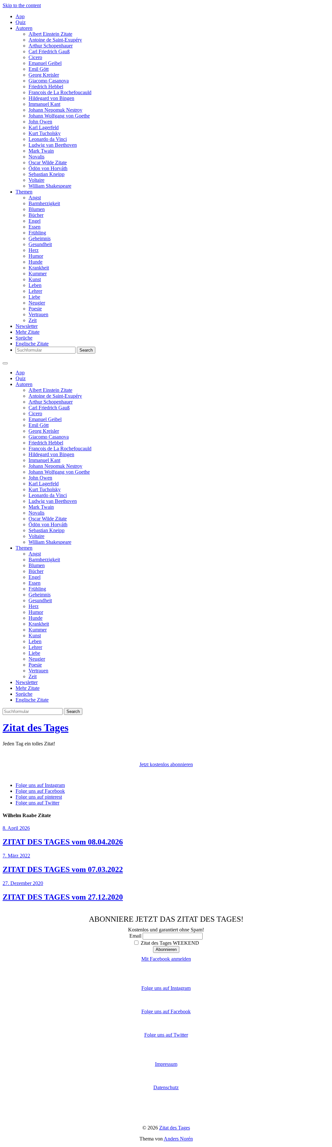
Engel (35, 221)
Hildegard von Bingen (51, 98)
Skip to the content (22, 5)
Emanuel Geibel (45, 63)
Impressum (166, 1064)
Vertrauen (38, 314)
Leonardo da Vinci (48, 139)
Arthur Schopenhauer (51, 45)
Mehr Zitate (28, 332)
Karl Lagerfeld (44, 127)
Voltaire (36, 180)
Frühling (37, 232)
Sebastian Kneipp (47, 174)
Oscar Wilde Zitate (48, 162)
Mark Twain (41, 151)
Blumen (37, 209)
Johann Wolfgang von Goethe (59, 115)
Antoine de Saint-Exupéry (55, 40)
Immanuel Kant (44, 104)
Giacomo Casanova (49, 80)
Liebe (34, 297)
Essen (35, 227)
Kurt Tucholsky (45, 133)
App (20, 16)
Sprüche (24, 338)
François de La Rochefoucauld (60, 92)
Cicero (35, 57)
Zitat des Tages (35, 727)
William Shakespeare (50, 186)
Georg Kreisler (44, 75)
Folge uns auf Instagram (166, 988)
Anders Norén (178, 1138)
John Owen (40, 121)
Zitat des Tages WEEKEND (169, 943)
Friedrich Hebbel (46, 86)
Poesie (35, 308)
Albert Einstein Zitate (50, 34)
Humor (36, 256)
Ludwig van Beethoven (53, 145)
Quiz (21, 22)
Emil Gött (39, 69)
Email (135, 936)
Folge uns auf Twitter (166, 1035)
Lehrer (35, 291)
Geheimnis (40, 238)
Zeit (33, 320)
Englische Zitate (32, 343)
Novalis (36, 156)
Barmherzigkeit (44, 203)
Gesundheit (40, 244)
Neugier (37, 302)
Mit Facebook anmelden (166, 959)
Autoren (24, 28)
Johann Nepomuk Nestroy (55, 110)
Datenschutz (166, 1087)
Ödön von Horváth (48, 168)
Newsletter (27, 326)
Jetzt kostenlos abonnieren (166, 764)
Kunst (35, 279)
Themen (24, 191)
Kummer (38, 273)
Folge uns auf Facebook (166, 1011)
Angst (35, 197)
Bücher (36, 215)
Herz (34, 250)
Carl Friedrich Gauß (49, 51)
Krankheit (39, 267)
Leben (35, 285)
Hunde (35, 262)
